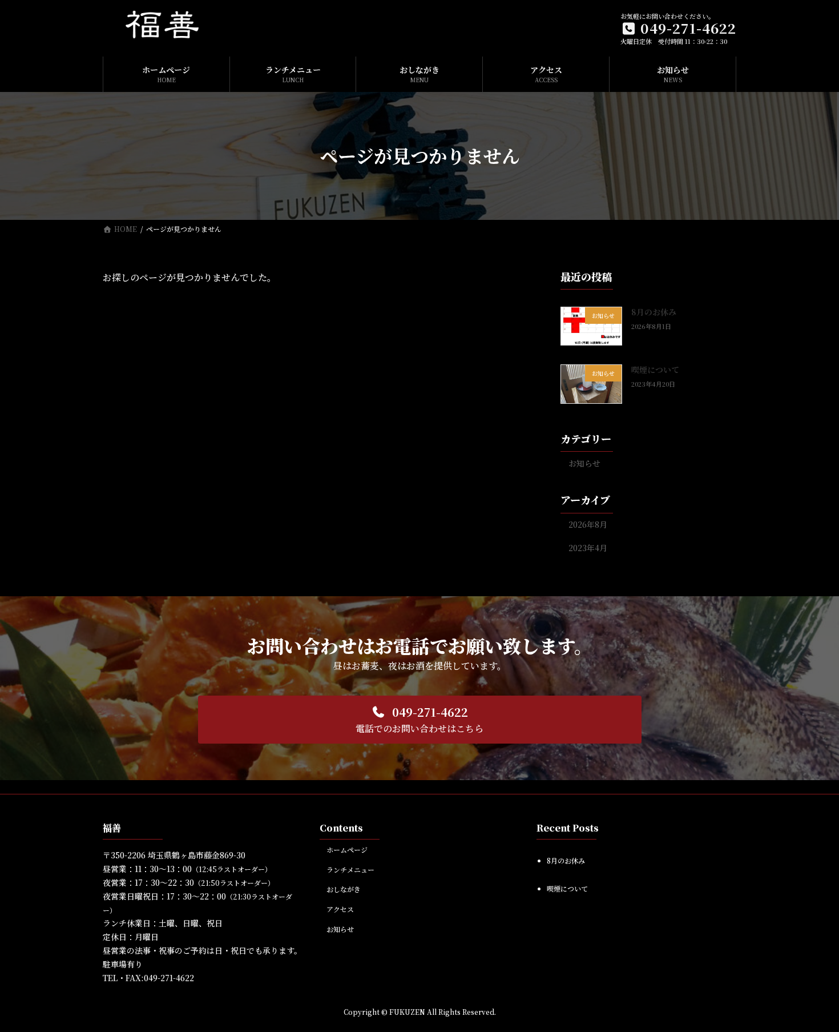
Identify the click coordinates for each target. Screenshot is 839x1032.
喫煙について (655, 369)
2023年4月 (587, 547)
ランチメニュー (350, 869)
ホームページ (347, 849)
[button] (420, 720)
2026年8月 (587, 524)
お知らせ (584, 462)
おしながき (343, 889)
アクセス (340, 909)
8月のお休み (653, 312)
